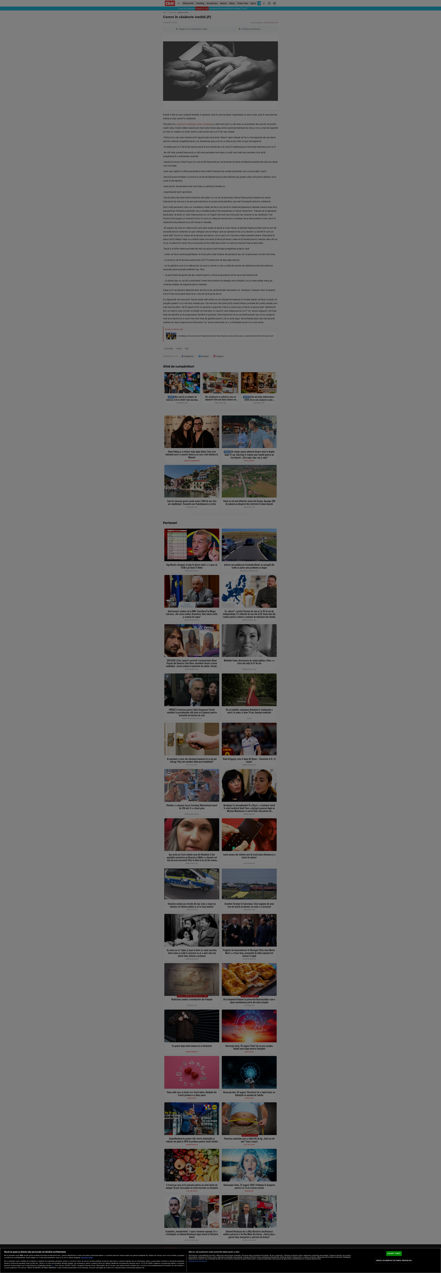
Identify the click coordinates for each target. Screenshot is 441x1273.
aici (53, 1265)
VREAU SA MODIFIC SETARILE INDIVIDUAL (394, 1260)
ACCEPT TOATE (394, 1253)
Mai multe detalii (87, 1257)
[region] (220, 1260)
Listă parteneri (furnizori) (198, 1261)
